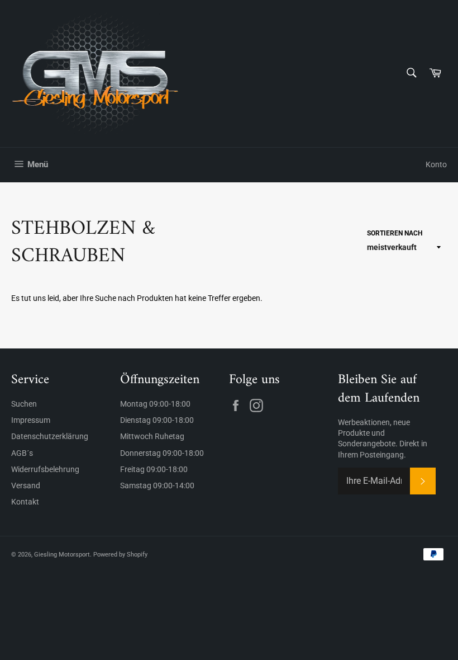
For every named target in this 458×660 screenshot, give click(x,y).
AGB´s (22, 453)
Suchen (24, 403)
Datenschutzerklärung (49, 436)
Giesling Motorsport (62, 554)
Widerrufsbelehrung (45, 469)
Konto (436, 164)
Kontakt (25, 501)
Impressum (30, 420)
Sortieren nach (394, 233)
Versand (25, 485)
